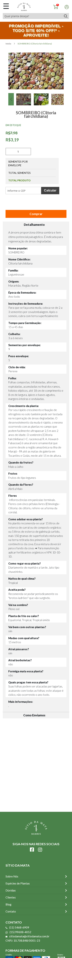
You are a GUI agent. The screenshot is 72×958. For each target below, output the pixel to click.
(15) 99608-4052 (20, 932)
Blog (8, 904)
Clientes (11, 897)
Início (9, 43)
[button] (11, 99)
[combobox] (32, 16)
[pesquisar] (65, 16)
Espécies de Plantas (18, 883)
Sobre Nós (12, 876)
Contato (11, 911)
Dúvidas (11, 890)
